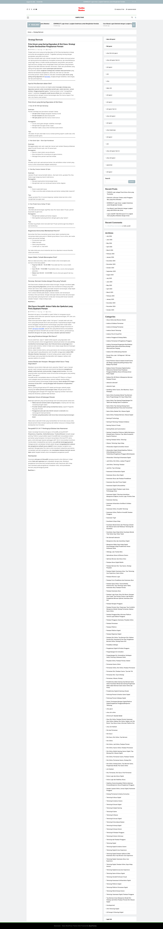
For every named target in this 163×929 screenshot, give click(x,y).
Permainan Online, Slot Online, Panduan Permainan (120, 668)
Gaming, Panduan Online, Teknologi (116, 439)
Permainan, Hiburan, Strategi (114, 678)
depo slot (109, 88)
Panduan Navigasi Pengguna (114, 603)
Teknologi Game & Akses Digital (115, 873)
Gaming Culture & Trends (113, 425)
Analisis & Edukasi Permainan (114, 323)
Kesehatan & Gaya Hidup (113, 521)
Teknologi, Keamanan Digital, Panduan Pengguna (120, 894)
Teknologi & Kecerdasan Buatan (115, 822)
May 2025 (109, 285)
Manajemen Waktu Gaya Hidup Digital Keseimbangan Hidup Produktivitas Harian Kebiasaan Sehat (118, 546)
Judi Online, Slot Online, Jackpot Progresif (118, 461)
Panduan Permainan (112, 623)
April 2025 (109, 289)
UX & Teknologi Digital (112, 909)
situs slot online (111, 712)
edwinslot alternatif (111, 382)
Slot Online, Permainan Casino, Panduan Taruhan (120, 757)
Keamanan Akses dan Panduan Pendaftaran (118, 478)
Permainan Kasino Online (113, 664)
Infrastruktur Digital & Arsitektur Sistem (117, 446)
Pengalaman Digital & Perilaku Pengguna (117, 648)
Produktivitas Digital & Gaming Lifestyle (117, 691)
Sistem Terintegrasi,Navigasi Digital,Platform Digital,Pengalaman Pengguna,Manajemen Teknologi (119, 703)
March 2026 (109, 250)
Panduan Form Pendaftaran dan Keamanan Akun (120, 580)
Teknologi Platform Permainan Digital (117, 887)
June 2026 (109, 239)
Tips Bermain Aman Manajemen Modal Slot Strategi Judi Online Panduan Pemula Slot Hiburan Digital (120, 900)
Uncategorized (110, 905)
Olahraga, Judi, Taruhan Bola (114, 552)
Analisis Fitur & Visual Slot (114, 334)
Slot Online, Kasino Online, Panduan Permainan (119, 748)
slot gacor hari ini (111, 109)
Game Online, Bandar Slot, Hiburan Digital (118, 411)
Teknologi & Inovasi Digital (114, 818)
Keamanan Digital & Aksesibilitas (115, 485)
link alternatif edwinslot (113, 537)
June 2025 (109, 282)
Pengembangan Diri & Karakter (115, 652)
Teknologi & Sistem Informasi (114, 836)
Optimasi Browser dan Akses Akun (116, 559)
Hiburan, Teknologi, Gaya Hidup (115, 443)
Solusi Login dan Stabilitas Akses (115, 779)
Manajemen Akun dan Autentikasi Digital (117, 541)
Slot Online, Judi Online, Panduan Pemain (118, 744)
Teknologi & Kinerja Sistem (114, 829)
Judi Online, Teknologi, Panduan (115, 464)
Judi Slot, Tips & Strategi (113, 468)
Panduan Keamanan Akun (113, 591)
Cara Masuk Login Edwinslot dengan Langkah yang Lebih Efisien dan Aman (104, 2)
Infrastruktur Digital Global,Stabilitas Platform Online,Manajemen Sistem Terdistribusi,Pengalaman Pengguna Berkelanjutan (120, 452)
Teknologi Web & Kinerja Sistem (115, 891)
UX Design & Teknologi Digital (114, 912)
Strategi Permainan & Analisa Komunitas (117, 794)
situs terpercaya (111, 130)
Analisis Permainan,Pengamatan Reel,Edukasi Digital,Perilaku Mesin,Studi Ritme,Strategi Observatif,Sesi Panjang (119, 346)
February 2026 (110, 254)
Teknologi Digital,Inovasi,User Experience (118, 870)
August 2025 (110, 275)
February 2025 (110, 296)
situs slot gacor (110, 116)
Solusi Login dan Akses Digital (115, 776)
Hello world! (127, 226)
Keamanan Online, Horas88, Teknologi (117, 509)
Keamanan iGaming (111, 500)
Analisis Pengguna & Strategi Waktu (116, 337)
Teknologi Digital (111, 843)
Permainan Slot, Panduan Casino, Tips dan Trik (119, 671)
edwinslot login (110, 386)
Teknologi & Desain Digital (113, 804)
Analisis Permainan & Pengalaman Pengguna (119, 341)
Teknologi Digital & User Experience (116, 850)
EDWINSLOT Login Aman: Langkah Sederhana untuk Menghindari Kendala (47, 23)
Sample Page (79, 17)
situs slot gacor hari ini (113, 60)
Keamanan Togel (111, 518)
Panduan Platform (111, 627)
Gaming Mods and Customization (115, 429)
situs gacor (109, 709)
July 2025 (109, 278)
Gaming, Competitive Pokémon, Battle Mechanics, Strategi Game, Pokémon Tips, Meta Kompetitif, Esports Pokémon (120, 434)
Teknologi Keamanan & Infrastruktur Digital (118, 880)
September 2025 (111, 271)
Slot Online (109, 740)
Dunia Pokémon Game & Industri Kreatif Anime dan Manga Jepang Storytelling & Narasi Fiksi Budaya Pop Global (119, 362)
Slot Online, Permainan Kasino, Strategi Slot (118, 760)
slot (107, 74)
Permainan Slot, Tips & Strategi (115, 675)
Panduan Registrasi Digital (113, 634)
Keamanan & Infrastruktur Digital (115, 471)
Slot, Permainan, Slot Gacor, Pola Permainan (118, 772)
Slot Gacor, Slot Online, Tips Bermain (116, 737)
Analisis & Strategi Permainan (114, 327)
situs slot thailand (111, 727)
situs (107, 81)
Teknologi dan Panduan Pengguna (115, 839)
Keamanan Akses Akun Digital (115, 475)
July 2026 (109, 236)
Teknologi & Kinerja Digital (113, 825)
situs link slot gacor (112, 53)
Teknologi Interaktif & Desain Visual (116, 877)
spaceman (109, 165)
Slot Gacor (109, 734)
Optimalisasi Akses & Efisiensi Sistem (117, 555)
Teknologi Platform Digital (113, 884)
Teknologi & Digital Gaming (114, 808)
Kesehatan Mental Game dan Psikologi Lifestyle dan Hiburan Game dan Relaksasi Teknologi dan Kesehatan (120, 526)
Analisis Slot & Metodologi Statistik (116, 352)
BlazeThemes (93, 926)
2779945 (32, 49)
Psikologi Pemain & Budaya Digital (116, 698)
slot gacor (109, 67)
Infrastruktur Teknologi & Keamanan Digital (118, 457)
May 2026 (109, 243)
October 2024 (110, 310)
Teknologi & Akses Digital (113, 797)
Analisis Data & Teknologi (113, 330)
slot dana (47, 76)
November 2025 (110, 264)
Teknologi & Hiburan (112, 815)
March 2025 (109, 292)
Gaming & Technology (112, 418)
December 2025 (110, 261)
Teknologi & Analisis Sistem (114, 801)
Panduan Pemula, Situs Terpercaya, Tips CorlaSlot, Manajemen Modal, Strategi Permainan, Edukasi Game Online (120, 609)
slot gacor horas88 (38, 328)
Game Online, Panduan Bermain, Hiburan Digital (119, 415)
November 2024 (110, 306)
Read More (31, 301)
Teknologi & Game (111, 811)
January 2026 (110, 257)
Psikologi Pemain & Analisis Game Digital (118, 694)
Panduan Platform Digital (113, 630)
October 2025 (110, 268)
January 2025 (110, 299)
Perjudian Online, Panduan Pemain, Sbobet (118, 661)
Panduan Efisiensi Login (113, 576)
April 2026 (109, 247)
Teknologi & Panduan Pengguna (115, 832)
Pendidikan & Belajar (112, 645)
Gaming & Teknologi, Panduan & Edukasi (117, 422)
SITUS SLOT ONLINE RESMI (114, 716)
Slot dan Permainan (111, 730)
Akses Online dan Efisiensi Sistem (116, 320)
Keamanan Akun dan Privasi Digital (116, 482)
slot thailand (110, 769)
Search (107, 178)
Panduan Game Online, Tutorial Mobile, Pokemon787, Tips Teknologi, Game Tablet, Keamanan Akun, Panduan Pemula (118, 585)
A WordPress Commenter (113, 226)
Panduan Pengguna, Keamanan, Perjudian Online (119, 620)
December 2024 (110, 303)
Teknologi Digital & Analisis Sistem (116, 846)
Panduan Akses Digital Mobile (114, 562)
